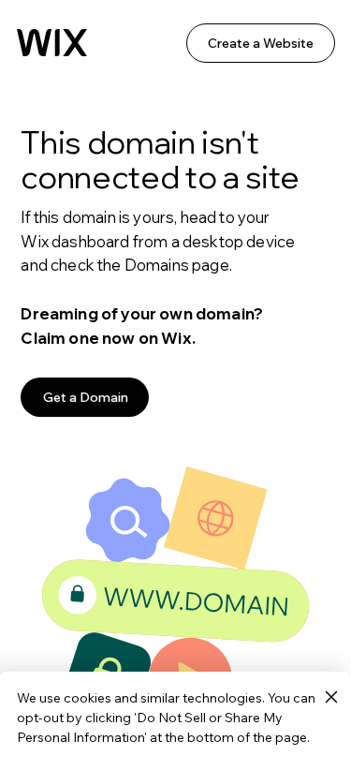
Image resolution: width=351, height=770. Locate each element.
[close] (331, 698)
